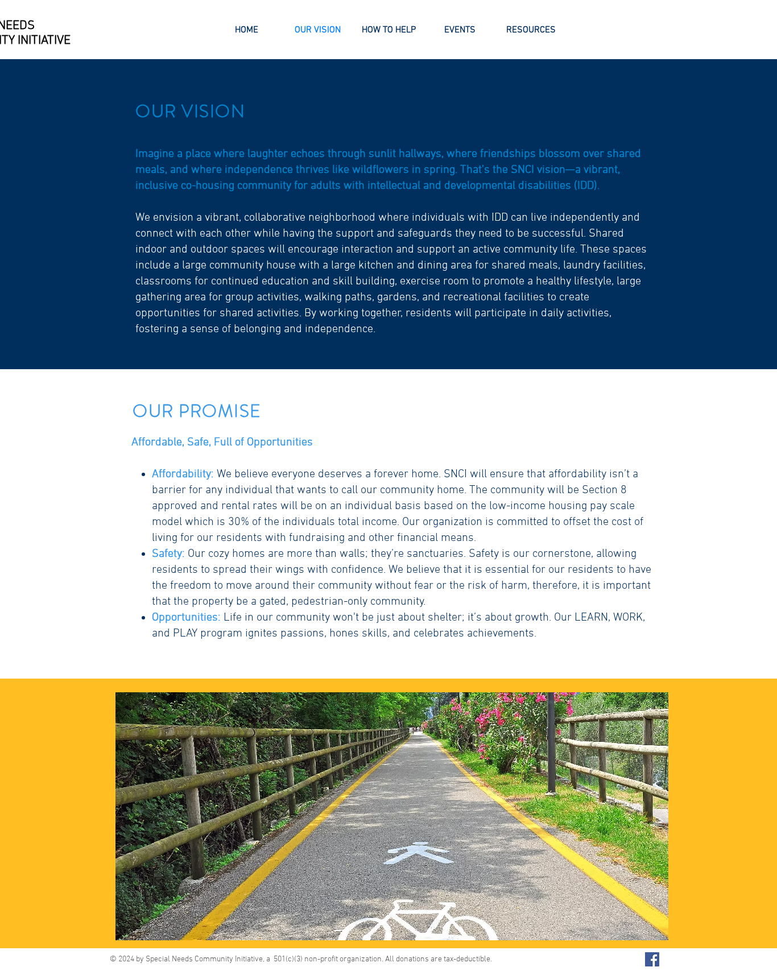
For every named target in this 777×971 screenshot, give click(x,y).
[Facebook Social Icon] (652, 959)
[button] (391, 816)
